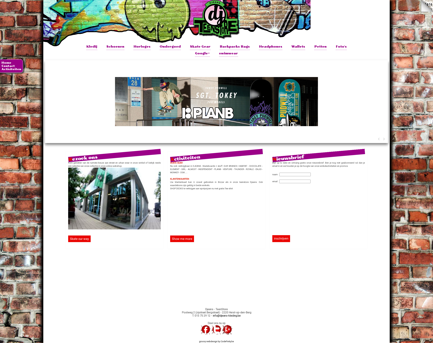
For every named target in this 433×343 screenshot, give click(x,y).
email (275, 181)
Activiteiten (11, 69)
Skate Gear (200, 46)
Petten (320, 46)
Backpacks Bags (235, 46)
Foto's (341, 46)
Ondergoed (170, 46)
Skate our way (79, 239)
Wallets (298, 46)
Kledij (91, 46)
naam (275, 174)
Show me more (182, 239)
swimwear (228, 53)
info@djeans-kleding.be (227, 315)
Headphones (270, 46)
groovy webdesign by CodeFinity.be (216, 341)
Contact (8, 66)
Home (6, 62)
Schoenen (115, 46)
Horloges (142, 46)
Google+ (202, 53)
